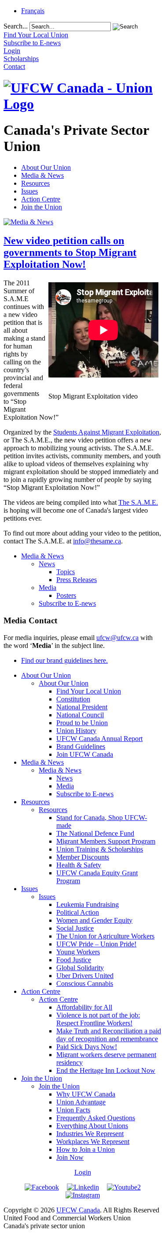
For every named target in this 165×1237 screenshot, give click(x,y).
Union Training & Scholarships (99, 849)
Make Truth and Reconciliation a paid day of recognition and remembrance (108, 1035)
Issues (29, 191)
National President (81, 707)
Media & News (42, 175)
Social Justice (75, 928)
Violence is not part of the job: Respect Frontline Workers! (98, 1019)
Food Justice (73, 960)
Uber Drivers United (85, 975)
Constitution (73, 699)
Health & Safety (78, 865)
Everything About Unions (92, 1125)
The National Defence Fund (95, 833)
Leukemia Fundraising (87, 904)
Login (82, 1172)
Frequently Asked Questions (95, 1118)
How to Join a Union (85, 1149)
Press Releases (76, 579)
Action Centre (40, 199)
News (47, 564)
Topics (65, 571)
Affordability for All (84, 1007)
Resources (35, 183)
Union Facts (73, 1110)
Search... (16, 26)
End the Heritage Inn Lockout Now (105, 1070)
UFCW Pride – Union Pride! (96, 944)
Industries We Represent (90, 1133)
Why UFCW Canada (85, 1094)
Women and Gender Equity (94, 920)
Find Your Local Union (88, 691)
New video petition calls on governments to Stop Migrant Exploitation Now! (70, 252)
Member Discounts (82, 857)
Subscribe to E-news (67, 603)
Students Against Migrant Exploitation (106, 432)
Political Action (77, 912)
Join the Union (41, 207)
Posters (66, 595)
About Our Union (46, 167)
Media (47, 587)
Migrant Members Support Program (105, 841)
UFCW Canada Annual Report (99, 738)
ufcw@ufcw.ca (117, 637)
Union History (76, 730)
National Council (80, 715)
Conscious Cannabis (84, 983)
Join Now (70, 1157)
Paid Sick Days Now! (86, 1046)
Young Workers (78, 952)
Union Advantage (81, 1102)
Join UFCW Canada (84, 754)
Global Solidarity (80, 967)
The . (138, 502)
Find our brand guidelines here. (64, 660)
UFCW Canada (78, 1210)
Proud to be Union (82, 722)
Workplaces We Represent (92, 1141)
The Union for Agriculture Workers (105, 936)
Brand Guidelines (80, 746)
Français (32, 10)
